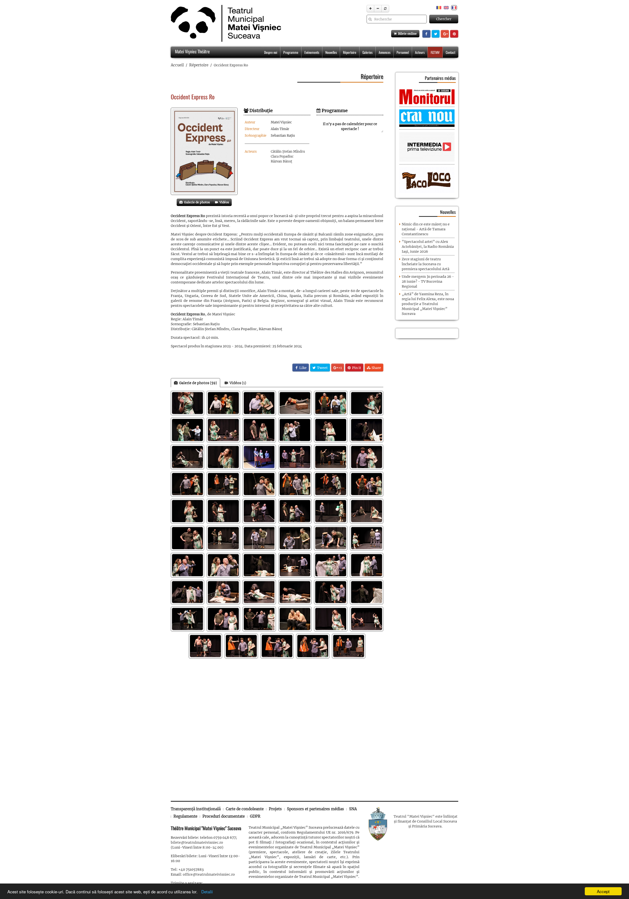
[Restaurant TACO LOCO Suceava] (427, 179)
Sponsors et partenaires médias (315, 809)
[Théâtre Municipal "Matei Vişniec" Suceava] (224, 23)
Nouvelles (331, 52)
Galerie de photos (196, 202)
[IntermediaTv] (427, 147)
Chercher (443, 19)
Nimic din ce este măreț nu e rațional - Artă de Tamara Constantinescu (426, 229)
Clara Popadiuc (282, 156)
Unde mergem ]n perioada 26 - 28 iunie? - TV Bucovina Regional (428, 281)
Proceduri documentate (223, 816)
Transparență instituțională (196, 809)
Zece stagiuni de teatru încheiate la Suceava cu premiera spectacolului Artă (425, 264)
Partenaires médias (440, 78)
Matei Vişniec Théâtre (192, 51)
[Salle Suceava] (378, 823)
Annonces (384, 52)
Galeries (367, 52)
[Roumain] (439, 7)
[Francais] (454, 7)
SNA (353, 809)
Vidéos (223, 202)
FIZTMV (435, 52)
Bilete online (407, 33)
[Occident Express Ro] (204, 151)
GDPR (255, 816)
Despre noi (270, 52)
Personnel (403, 52)
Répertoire (349, 52)
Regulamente (185, 816)
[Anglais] (446, 7)
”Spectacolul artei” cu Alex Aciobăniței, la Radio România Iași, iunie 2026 (428, 246)
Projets (275, 809)
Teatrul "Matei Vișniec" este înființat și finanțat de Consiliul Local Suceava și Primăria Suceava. (425, 821)
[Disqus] (277, 727)
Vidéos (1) (237, 383)
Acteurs (420, 52)
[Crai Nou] (427, 118)
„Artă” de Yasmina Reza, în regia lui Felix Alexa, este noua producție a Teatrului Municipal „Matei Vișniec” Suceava (428, 304)
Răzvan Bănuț (281, 161)
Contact (450, 52)
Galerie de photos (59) (197, 383)
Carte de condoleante (245, 809)
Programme (290, 52)
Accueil (177, 65)
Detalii (206, 891)
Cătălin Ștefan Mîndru (288, 151)
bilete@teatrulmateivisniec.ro (197, 842)
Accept (603, 891)
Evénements (311, 52)
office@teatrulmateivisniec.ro (209, 874)
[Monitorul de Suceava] (427, 96)
